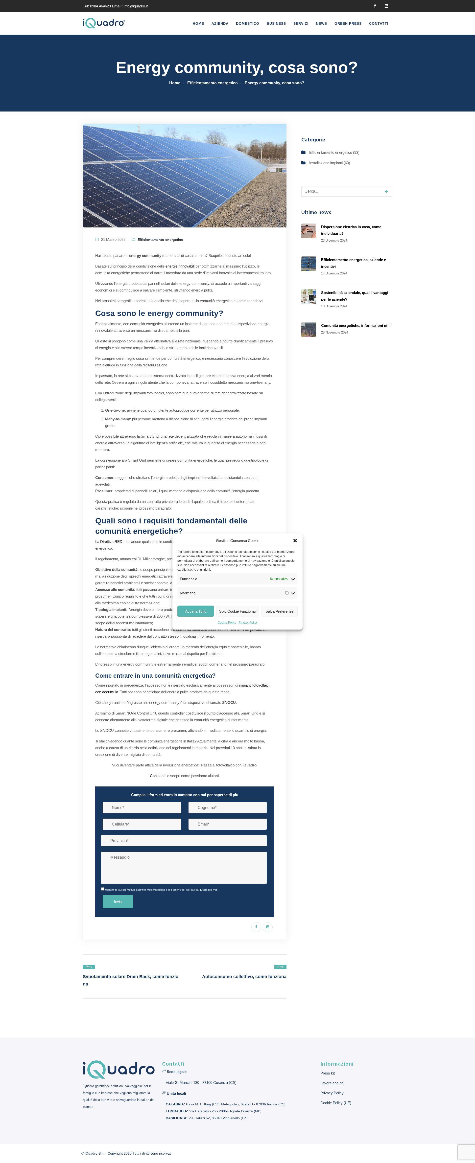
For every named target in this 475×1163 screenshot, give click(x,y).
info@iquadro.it (136, 6)
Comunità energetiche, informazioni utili (355, 325)
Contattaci (158, 776)
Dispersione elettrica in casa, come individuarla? (351, 230)
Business (276, 23)
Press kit (327, 1073)
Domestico (247, 23)
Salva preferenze (279, 611)
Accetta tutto (195, 611)
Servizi (301, 23)
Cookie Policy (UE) (335, 1103)
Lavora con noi (332, 1083)
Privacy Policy (248, 622)
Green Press (348, 23)
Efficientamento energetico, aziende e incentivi (353, 263)
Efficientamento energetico (212, 83)
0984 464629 (100, 6)
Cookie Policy (227, 622)
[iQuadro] (104, 23)
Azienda (220, 23)
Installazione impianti (326, 163)
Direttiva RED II (112, 541)
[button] (295, 540)
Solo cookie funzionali (237, 611)
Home (198, 23)
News (321, 23)
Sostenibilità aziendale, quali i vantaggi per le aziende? (354, 296)
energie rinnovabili (180, 266)
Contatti (378, 23)
